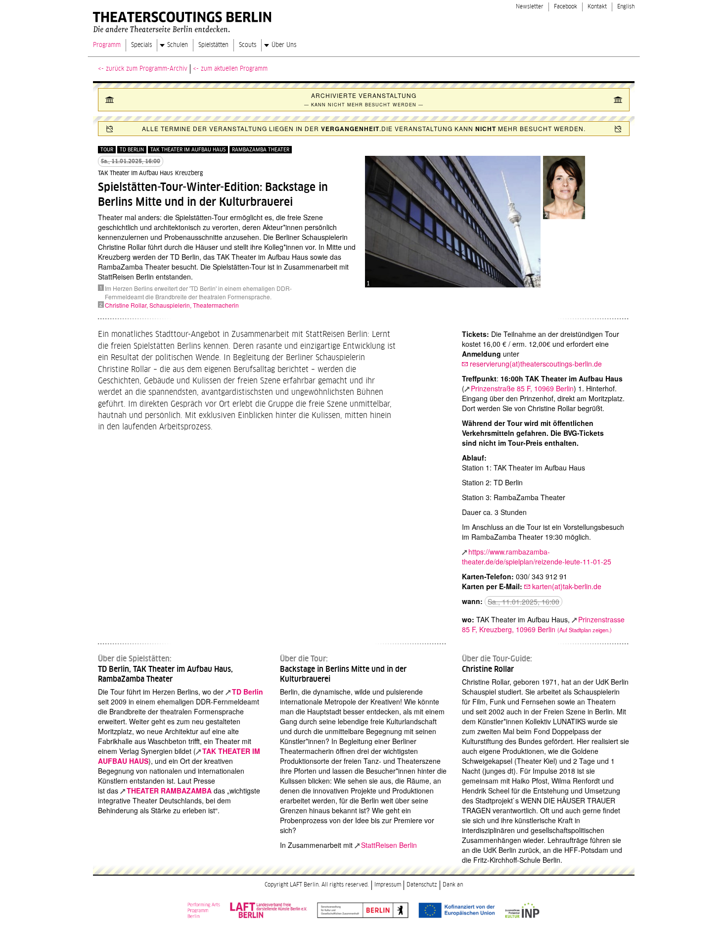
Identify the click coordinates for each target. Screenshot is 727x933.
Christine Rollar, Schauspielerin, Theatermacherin (172, 305)
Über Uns (284, 45)
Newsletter (530, 6)
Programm (107, 45)
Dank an (453, 885)
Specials (141, 45)
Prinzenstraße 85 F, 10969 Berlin (522, 388)
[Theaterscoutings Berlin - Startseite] (184, 19)
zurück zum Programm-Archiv (146, 68)
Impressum (387, 885)
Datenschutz (422, 885)
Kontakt (597, 6)
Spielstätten (213, 45)
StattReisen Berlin (389, 845)
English (626, 6)
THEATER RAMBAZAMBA (169, 790)
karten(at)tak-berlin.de (566, 586)
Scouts (247, 45)
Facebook (565, 6)
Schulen (177, 45)
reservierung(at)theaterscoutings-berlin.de (536, 364)
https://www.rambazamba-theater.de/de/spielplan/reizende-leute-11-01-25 (536, 556)
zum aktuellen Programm (234, 68)
